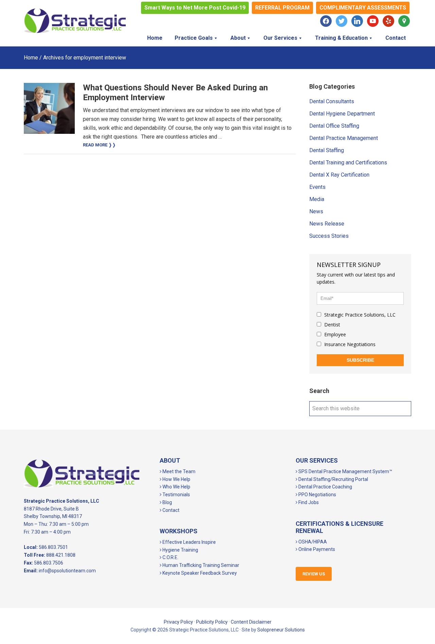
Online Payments (316, 549)
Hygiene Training (179, 550)
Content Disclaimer (251, 622)
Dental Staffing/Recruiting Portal (332, 479)
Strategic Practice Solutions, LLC (75, 20)
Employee (334, 334)
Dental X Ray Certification (339, 175)
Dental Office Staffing (334, 126)
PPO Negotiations (316, 494)
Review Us (313, 573)
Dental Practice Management (343, 138)
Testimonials (175, 494)
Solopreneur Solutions (281, 629)
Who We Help (175, 486)
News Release (326, 223)
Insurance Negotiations (349, 344)
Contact (170, 510)
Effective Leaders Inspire (188, 542)
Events (317, 187)
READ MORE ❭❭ (99, 144)
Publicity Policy (212, 622)
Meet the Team (178, 471)
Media (316, 199)
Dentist (331, 324)
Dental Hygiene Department (342, 113)
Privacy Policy (178, 622)
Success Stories (329, 236)
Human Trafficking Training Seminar (200, 565)
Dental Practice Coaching (324, 486)
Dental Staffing (326, 150)
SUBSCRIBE (360, 360)
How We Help (175, 479)
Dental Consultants (331, 101)
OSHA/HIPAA (312, 541)
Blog (166, 502)
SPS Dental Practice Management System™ (344, 471)
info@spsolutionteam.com (67, 570)
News (316, 211)
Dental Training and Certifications (348, 162)
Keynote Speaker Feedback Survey (199, 573)
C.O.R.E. (169, 557)
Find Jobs (308, 502)
